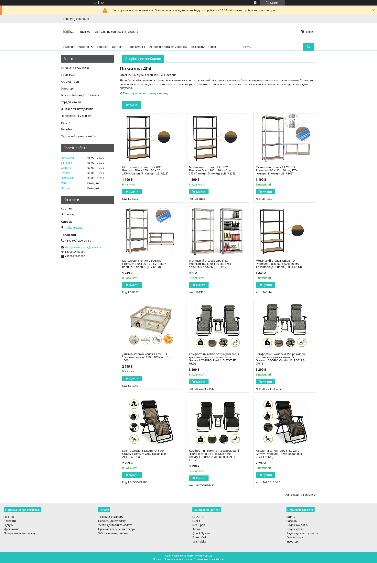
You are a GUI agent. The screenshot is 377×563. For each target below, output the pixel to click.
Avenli (196, 529)
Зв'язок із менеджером (113, 533)
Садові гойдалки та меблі (78, 136)
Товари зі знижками (111, 516)
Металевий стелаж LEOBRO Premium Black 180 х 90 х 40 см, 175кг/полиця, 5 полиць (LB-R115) (212, 170)
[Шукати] (308, 47)
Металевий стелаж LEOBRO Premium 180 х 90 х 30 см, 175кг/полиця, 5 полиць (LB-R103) (144, 264)
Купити (133, 191)
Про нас (102, 46)
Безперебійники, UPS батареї (81, 95)
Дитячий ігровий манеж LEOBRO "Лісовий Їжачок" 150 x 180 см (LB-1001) (146, 357)
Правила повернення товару (116, 529)
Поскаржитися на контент (178, 559)
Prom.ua (207, 555)
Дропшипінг (11, 529)
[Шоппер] (69, 31)
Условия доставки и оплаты (168, 46)
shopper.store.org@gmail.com (83, 247)
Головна (68, 46)
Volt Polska (199, 541)
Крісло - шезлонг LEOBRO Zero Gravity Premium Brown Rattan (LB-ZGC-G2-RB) (279, 454)
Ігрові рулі (68, 74)
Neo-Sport (198, 525)
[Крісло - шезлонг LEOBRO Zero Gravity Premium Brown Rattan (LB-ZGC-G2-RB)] (285, 421)
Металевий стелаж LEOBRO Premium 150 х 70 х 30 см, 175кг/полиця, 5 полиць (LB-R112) (210, 264)
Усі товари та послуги (299, 494)
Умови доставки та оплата (115, 525)
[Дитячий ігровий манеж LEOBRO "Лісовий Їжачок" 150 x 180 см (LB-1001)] (151, 325)
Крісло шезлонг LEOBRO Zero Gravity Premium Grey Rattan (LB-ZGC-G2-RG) (144, 454)
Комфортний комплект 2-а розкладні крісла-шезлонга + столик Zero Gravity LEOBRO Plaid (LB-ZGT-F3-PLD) (214, 359)
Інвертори (67, 88)
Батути (65, 122)
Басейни (66, 129)
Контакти (118, 46)
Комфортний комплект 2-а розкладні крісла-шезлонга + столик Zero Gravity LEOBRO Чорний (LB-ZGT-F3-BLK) (214, 455)
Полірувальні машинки (76, 115)
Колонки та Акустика (75, 67)
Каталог (83, 46)
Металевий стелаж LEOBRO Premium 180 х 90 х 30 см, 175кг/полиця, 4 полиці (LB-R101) (277, 170)
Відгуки (8, 525)
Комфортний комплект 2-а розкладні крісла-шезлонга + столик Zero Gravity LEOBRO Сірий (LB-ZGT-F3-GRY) (281, 359)
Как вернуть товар (203, 46)
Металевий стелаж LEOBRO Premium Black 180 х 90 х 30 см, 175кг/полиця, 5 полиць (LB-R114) (279, 264)
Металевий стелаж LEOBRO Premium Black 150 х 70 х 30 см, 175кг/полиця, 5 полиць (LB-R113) (145, 170)
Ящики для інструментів (77, 109)
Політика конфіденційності (209, 559)
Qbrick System (201, 533)
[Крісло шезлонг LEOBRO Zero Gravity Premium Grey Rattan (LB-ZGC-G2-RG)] (151, 421)
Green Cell (199, 537)
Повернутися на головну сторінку (145, 93)
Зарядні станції (71, 102)
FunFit (196, 520)
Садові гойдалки (297, 525)
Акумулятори (70, 81)
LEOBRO (198, 516)
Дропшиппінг (136, 46)
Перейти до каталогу (112, 520)
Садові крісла (295, 529)
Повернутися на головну (20, 533)
